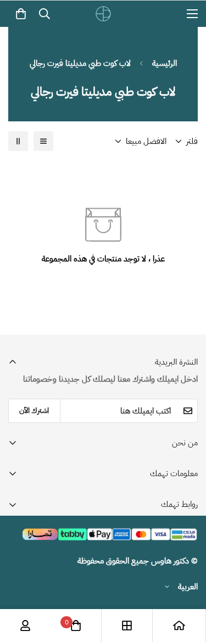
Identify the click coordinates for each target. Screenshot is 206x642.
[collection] (126, 625)
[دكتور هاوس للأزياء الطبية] (103, 14)
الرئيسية (164, 63)
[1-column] (43, 141)
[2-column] (18, 141)
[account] (25, 625)
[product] (179, 625)
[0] (21, 13)
